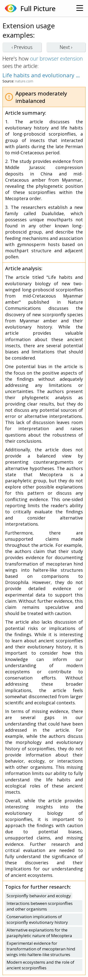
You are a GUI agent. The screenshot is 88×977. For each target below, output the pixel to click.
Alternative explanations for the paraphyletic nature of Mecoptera (39, 932)
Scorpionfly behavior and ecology (39, 895)
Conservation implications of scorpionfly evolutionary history (37, 919)
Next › (66, 47)
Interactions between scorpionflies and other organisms (40, 906)
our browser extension (56, 58)
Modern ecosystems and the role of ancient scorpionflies (40, 965)
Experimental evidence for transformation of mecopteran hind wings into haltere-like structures (41, 948)
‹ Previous (22, 47)
